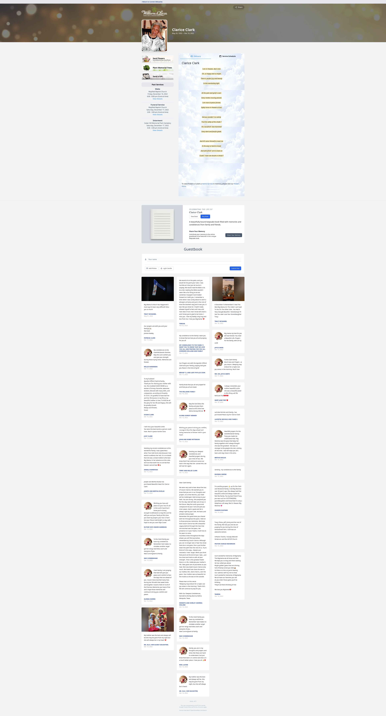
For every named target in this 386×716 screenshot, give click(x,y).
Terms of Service (198, 707)
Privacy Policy (187, 707)
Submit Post (235, 268)
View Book (194, 216)
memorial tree (207, 184)
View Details (158, 99)
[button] (158, 289)
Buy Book (205, 216)
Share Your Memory (233, 235)
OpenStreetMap (195, 710)
